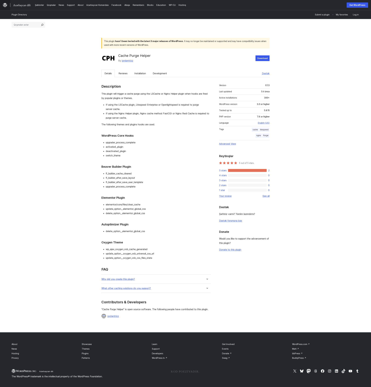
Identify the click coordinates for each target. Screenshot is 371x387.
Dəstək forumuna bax (230, 220)
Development (160, 73)
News (14, 349)
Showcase (87, 344)
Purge (265, 135)
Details (108, 73)
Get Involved (228, 344)
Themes (86, 349)
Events (225, 349)
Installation (140, 73)
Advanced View (227, 143)
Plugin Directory (19, 14)
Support (156, 349)
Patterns (86, 358)
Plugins (85, 353)
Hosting (15, 353)
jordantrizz (127, 60)
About (14, 344)
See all (266, 196)
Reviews (123, 73)
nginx (258, 135)
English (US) (264, 123)
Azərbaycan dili (46, 371)
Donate (227, 353)
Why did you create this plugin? (118, 279)
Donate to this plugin (230, 249)
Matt (295, 349)
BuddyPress (299, 358)
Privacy (15, 358)
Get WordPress (357, 5)
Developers (157, 353)
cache (255, 130)
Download (262, 58)
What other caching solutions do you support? (126, 288)
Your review (225, 196)
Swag (226, 358)
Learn (154, 344)
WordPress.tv (159, 358)
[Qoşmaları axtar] (42, 25)
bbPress (297, 353)
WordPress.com (301, 344)
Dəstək (266, 73)
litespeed (264, 130)
